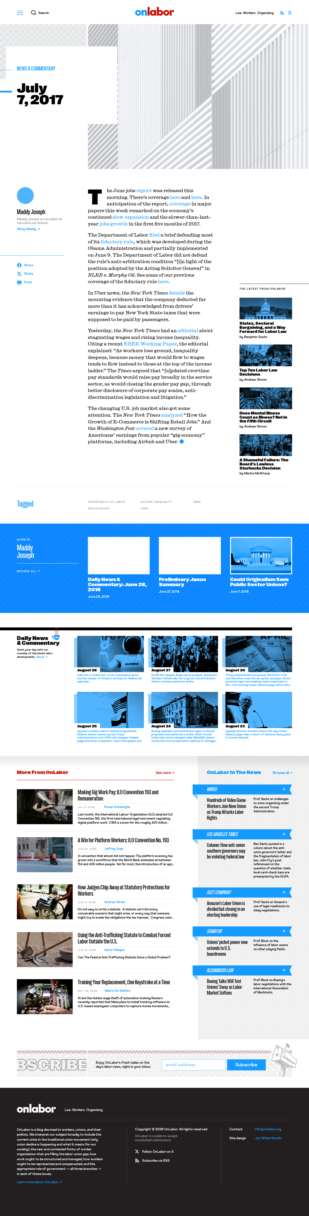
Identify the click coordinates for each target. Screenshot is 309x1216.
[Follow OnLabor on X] (290, 13)
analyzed (172, 415)
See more (163, 773)
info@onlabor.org (268, 1129)
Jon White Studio (268, 1138)
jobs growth (113, 223)
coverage (179, 203)
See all (40, 657)
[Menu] (20, 13)
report (144, 190)
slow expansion (130, 217)
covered (145, 428)
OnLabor (154, 11)
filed (154, 235)
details (177, 292)
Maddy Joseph (31, 212)
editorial (188, 330)
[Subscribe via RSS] (282, 13)
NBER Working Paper (150, 343)
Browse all (26, 571)
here (175, 197)
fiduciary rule (117, 241)
